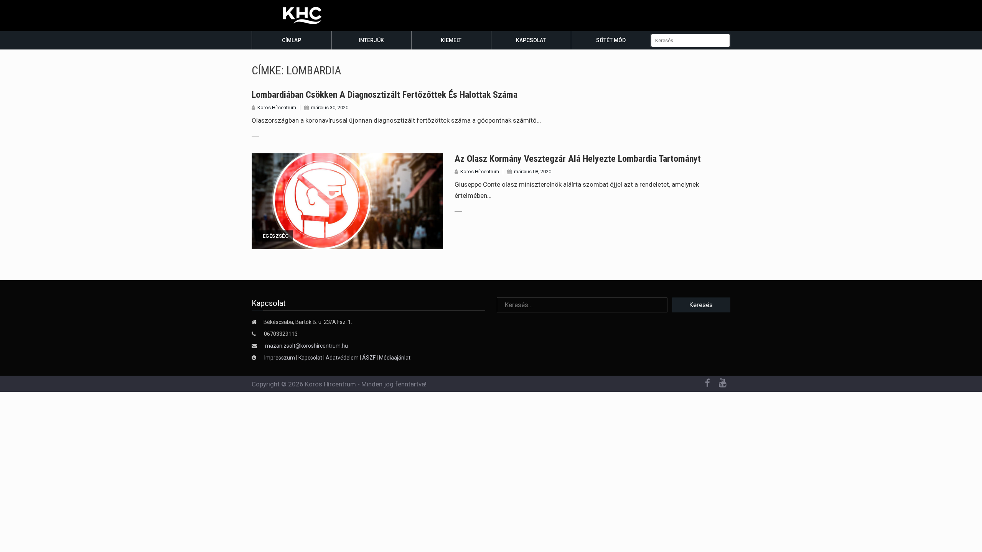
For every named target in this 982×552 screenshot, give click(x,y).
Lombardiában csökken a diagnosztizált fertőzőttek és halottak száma (384, 94)
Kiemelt (451, 40)
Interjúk (371, 40)
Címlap (291, 40)
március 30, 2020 (329, 107)
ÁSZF (369, 358)
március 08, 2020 (532, 171)
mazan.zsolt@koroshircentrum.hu (306, 346)
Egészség (275, 236)
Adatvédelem (342, 358)
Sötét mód (611, 40)
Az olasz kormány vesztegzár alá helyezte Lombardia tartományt (578, 158)
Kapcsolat (531, 40)
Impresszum (280, 358)
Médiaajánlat (394, 358)
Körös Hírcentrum (276, 107)
